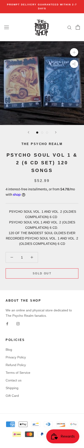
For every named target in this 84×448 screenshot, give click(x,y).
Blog (9, 349)
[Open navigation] (6, 27)
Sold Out (42, 273)
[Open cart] (78, 27)
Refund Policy (16, 365)
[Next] (55, 132)
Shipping (12, 388)
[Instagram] (18, 323)
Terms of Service (18, 372)
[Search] (69, 27)
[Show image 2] (42, 132)
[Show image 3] (47, 132)
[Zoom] (74, 52)
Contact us (13, 380)
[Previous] (28, 132)
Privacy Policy (16, 357)
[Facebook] (7, 323)
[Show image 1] (37, 132)
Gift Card (12, 395)
